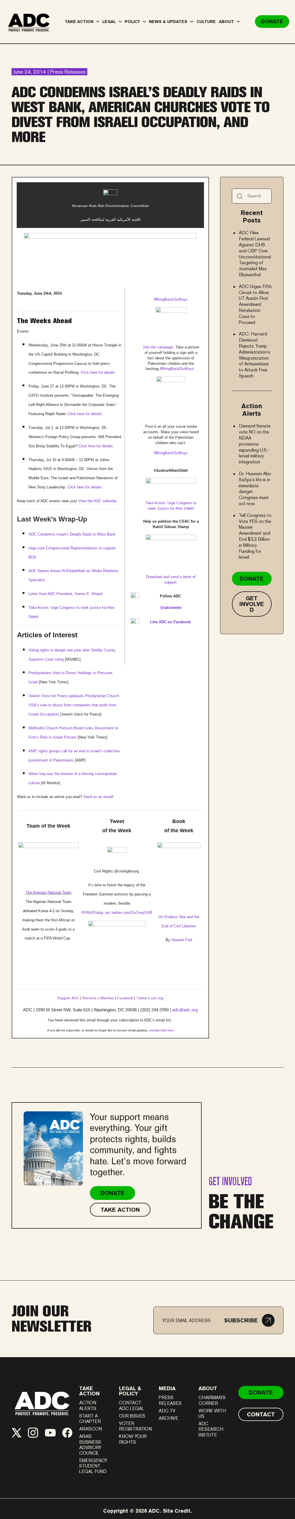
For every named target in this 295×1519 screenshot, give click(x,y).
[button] (249, 1320)
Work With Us (212, 1413)
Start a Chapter (90, 1418)
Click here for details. (98, 372)
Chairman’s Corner (212, 1400)
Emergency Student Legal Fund (93, 1466)
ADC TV (167, 1410)
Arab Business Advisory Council (90, 1445)
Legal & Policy (130, 1391)
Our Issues (132, 1416)
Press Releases (170, 1400)
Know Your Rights (133, 1439)
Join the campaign (158, 347)
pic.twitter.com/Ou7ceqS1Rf (128, 912)
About (207, 1388)
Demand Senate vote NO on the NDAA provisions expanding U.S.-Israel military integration (255, 444)
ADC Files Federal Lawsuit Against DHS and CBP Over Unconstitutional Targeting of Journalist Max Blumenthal (255, 253)
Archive (168, 1418)
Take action (89, 1391)
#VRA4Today (92, 912)
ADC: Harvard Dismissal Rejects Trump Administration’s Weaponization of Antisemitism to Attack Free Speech (254, 355)
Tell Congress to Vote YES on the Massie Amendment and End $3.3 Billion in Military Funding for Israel (255, 536)
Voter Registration (135, 1426)
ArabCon (90, 1429)
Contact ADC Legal (131, 1405)
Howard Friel (181, 940)
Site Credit (176, 1511)
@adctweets (170, 607)
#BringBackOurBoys (177, 369)
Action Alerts (87, 1405)
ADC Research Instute (210, 1429)
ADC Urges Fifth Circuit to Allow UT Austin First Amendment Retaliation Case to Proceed (255, 304)
